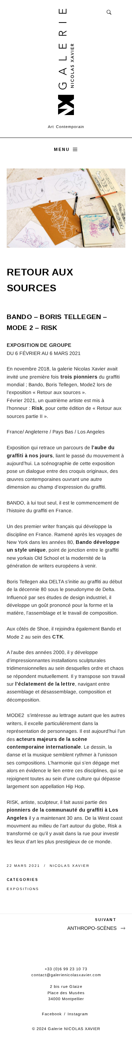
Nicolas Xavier (69, 866)
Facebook (52, 1014)
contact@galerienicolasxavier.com (66, 975)
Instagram (78, 1014)
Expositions (23, 889)
